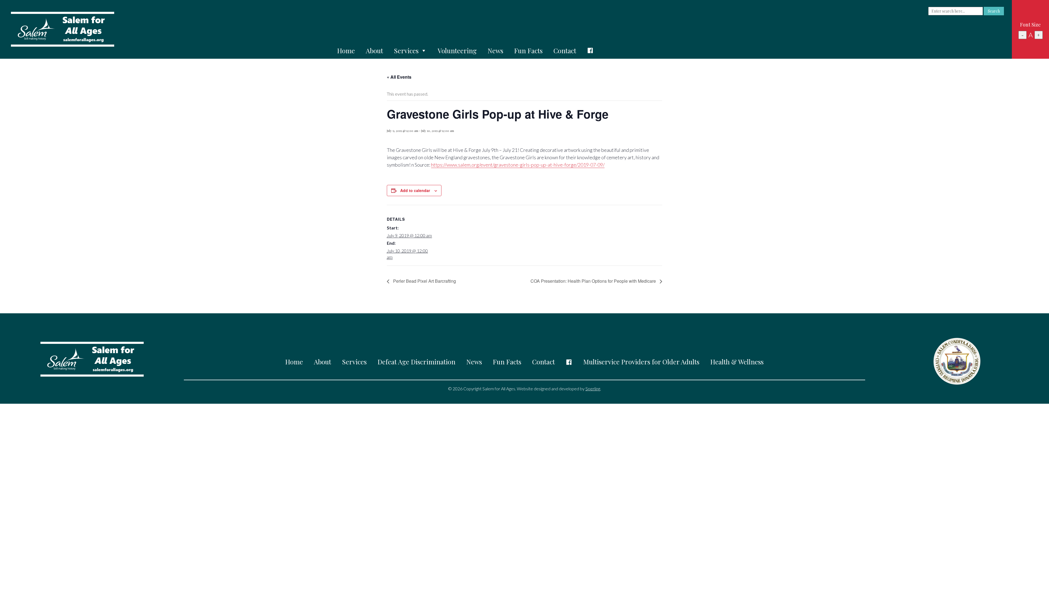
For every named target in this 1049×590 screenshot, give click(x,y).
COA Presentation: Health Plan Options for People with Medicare (594, 281)
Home (346, 50)
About (374, 50)
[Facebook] (590, 50)
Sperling (592, 388)
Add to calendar (415, 190)
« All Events (399, 77)
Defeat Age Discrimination (416, 361)
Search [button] (994, 11)
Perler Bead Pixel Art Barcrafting (424, 281)
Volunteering (457, 50)
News (495, 50)
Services (406, 50)
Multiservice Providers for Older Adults (641, 361)
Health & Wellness (737, 361)
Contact (564, 50)
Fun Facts (528, 50)
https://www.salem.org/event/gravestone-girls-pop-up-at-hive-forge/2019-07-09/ (518, 165)
